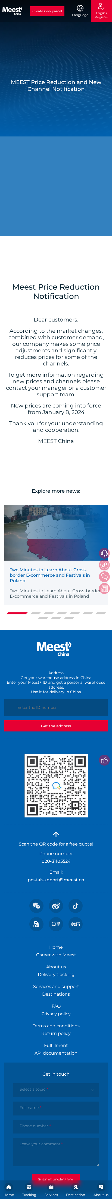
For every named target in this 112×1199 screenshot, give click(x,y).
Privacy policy (56, 1013)
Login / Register (101, 15)
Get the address (56, 726)
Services (51, 1195)
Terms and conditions (56, 1025)
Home (9, 1195)
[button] (17, 613)
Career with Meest (56, 954)
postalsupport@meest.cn (56, 879)
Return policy (56, 1033)
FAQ (56, 1006)
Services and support (56, 986)
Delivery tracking (56, 974)
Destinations (56, 994)
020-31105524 (56, 861)
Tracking (29, 1195)
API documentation (56, 1053)
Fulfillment (56, 1045)
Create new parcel (47, 11)
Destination (75, 1195)
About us (101, 1195)
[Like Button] (104, 760)
